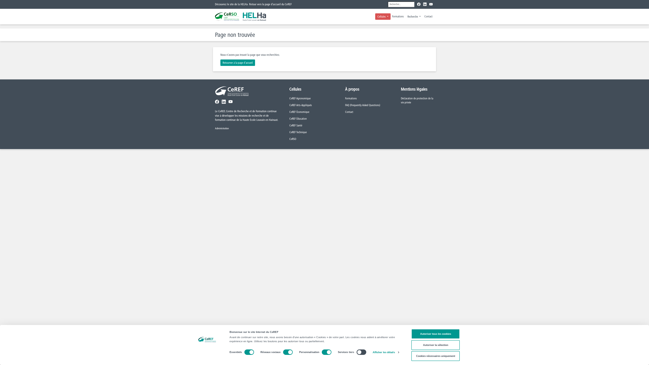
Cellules (381, 16)
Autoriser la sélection (435, 345)
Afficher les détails (384, 352)
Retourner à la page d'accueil (238, 62)
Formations (398, 16)
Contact (428, 16)
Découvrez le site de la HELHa (231, 4)
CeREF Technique (298, 132)
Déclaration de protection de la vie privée (417, 100)
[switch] (288, 352)
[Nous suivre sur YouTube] (431, 4)
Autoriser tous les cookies (435, 333)
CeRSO (292, 139)
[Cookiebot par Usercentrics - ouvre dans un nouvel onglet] (207, 358)
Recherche (413, 16)
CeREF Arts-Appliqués (300, 105)
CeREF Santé (295, 125)
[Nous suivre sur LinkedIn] (425, 4)
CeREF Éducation (298, 118)
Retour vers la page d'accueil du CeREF (270, 4)
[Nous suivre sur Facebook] (419, 4)
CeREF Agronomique (300, 98)
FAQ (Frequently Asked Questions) (362, 105)
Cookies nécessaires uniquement (435, 356)
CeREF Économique (299, 112)
